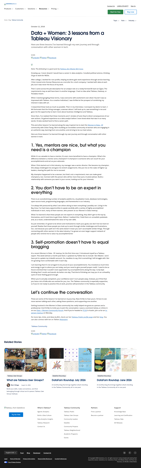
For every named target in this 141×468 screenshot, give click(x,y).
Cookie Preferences (61, 459)
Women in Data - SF (95, 125)
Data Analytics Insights (45, 419)
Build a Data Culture (44, 415)
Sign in (133, 6)
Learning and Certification (123, 415)
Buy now (130, 12)
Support (117, 408)
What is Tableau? (44, 408)
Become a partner (97, 415)
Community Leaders (71, 419)
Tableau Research (43, 423)
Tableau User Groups (71, 415)
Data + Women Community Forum (50, 310)
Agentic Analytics (43, 412)
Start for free (115, 12)
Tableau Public (69, 412)
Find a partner (96, 412)
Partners (94, 408)
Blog (10, 20)
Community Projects (71, 426)
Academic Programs (71, 434)
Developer (36, 453)
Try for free (16, 414)
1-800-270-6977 (122, 6)
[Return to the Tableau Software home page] (12, 3)
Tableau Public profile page (82, 317)
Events (66, 438)
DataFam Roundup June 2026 (114, 380)
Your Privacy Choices (14, 462)
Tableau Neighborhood (72, 430)
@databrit (64, 319)
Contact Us (41, 426)
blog (101, 317)
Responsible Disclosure (45, 459)
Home (5, 20)
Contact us (111, 6)
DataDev (67, 423)
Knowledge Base (120, 412)
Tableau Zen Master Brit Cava (71, 69)
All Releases (118, 423)
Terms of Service (15, 459)
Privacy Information (29, 459)
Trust (22, 453)
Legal (5, 459)
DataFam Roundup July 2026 (69, 380)
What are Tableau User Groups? (25, 380)
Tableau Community (17, 20)
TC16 (85, 310)
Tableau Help (118, 419)
